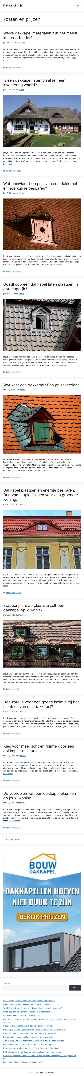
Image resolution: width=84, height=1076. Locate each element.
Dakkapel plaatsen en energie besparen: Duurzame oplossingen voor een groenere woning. (40, 495)
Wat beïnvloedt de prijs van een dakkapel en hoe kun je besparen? (40, 185)
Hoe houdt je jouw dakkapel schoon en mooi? (23, 1062)
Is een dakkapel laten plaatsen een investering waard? (34, 82)
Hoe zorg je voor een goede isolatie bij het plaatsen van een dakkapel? (41, 704)
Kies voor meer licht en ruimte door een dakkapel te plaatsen (38, 748)
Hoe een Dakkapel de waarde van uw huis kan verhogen (28, 1044)
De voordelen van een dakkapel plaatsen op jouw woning (28, 1037)
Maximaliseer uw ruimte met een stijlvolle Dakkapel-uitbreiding (30, 1048)
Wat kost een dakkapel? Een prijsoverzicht (41, 385)
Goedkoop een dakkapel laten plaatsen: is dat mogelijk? (27, 1012)
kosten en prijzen (13, 67)
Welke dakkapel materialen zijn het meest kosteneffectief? (29, 1001)
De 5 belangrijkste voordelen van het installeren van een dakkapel (32, 1052)
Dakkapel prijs (13, 5)
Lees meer (8, 164)
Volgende (14, 839)
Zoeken (6, 983)
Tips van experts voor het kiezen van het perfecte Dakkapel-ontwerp (33, 1041)
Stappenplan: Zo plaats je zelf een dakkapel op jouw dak (33, 607)
